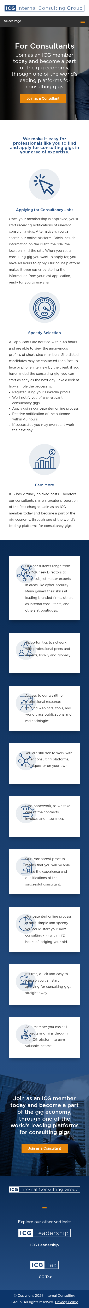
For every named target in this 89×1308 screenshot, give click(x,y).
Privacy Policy (66, 1302)
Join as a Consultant (42, 98)
